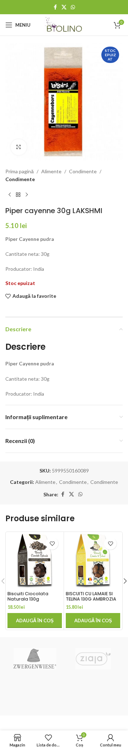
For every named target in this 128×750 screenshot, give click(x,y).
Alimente (51, 171)
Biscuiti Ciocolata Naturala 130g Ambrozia (27, 599)
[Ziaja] (93, 658)
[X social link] (64, 7)
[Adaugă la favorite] (52, 543)
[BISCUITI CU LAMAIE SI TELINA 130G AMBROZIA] (93, 561)
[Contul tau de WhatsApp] (73, 7)
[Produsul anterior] (9, 195)
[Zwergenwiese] (34, 658)
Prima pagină (19, 171)
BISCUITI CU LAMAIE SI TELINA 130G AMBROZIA (91, 596)
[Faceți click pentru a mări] (19, 147)
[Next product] (26, 195)
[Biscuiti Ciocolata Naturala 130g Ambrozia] (34, 561)
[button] (34, 620)
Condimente (83, 171)
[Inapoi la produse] (18, 195)
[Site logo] (64, 24)
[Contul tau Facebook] (55, 7)
